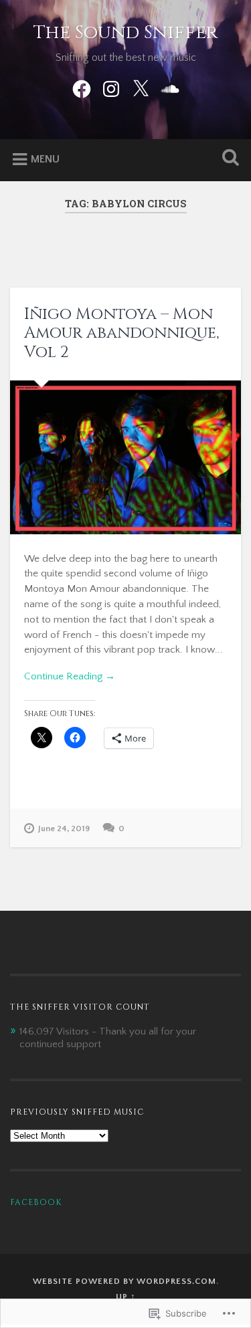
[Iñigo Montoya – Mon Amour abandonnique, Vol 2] (125, 457)
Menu (45, 159)
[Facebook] (81, 88)
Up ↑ (126, 1296)
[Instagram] (111, 88)
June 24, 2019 (64, 828)
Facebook (36, 1202)
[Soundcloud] (170, 88)
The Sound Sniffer (125, 32)
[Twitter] (140, 88)
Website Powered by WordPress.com (124, 1281)
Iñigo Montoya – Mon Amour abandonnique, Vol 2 (121, 334)
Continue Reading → (69, 676)
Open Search (227, 159)
